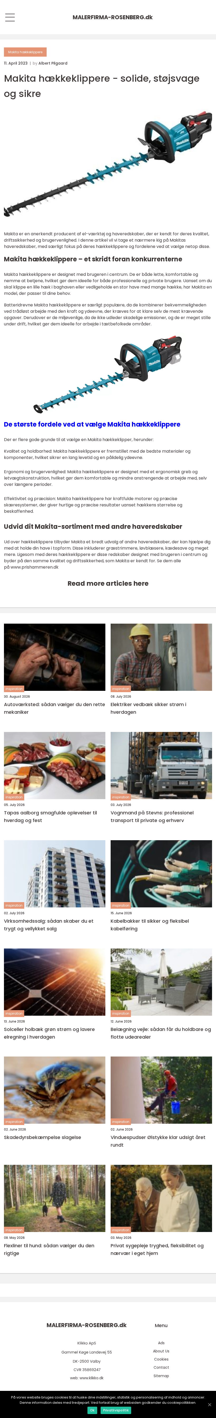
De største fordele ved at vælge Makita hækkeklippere (92, 424)
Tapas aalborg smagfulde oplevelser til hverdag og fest (50, 816)
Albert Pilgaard (52, 63)
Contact (161, 1367)
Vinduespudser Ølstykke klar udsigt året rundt (158, 1141)
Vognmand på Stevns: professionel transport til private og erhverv (152, 816)
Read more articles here (108, 583)
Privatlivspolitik (116, 1410)
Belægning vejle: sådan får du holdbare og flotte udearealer (161, 1033)
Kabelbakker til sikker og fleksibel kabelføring (150, 925)
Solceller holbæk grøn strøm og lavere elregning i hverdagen (49, 1033)
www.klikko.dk (92, 1378)
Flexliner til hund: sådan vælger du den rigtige (49, 1249)
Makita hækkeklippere (25, 52)
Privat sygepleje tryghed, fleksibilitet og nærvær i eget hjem (157, 1249)
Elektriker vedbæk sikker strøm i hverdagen (148, 708)
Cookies (161, 1359)
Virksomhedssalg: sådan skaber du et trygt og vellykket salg (49, 925)
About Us (161, 1351)
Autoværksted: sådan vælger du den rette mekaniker (54, 708)
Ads (161, 1343)
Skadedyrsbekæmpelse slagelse (42, 1137)
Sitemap (161, 1375)
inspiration (14, 689)
